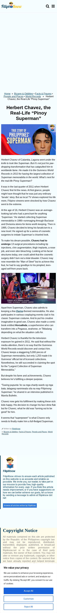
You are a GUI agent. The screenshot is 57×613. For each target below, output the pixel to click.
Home (7, 93)
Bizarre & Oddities (23, 93)
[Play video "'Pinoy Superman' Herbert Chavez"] (28, 288)
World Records (33, 96)
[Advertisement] (28, 42)
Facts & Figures (43, 93)
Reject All (28, 607)
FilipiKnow (16, 429)
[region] (28, 588)
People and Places (13, 96)
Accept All (28, 591)
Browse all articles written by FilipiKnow (20, 505)
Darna (19, 311)
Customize (29, 599)
